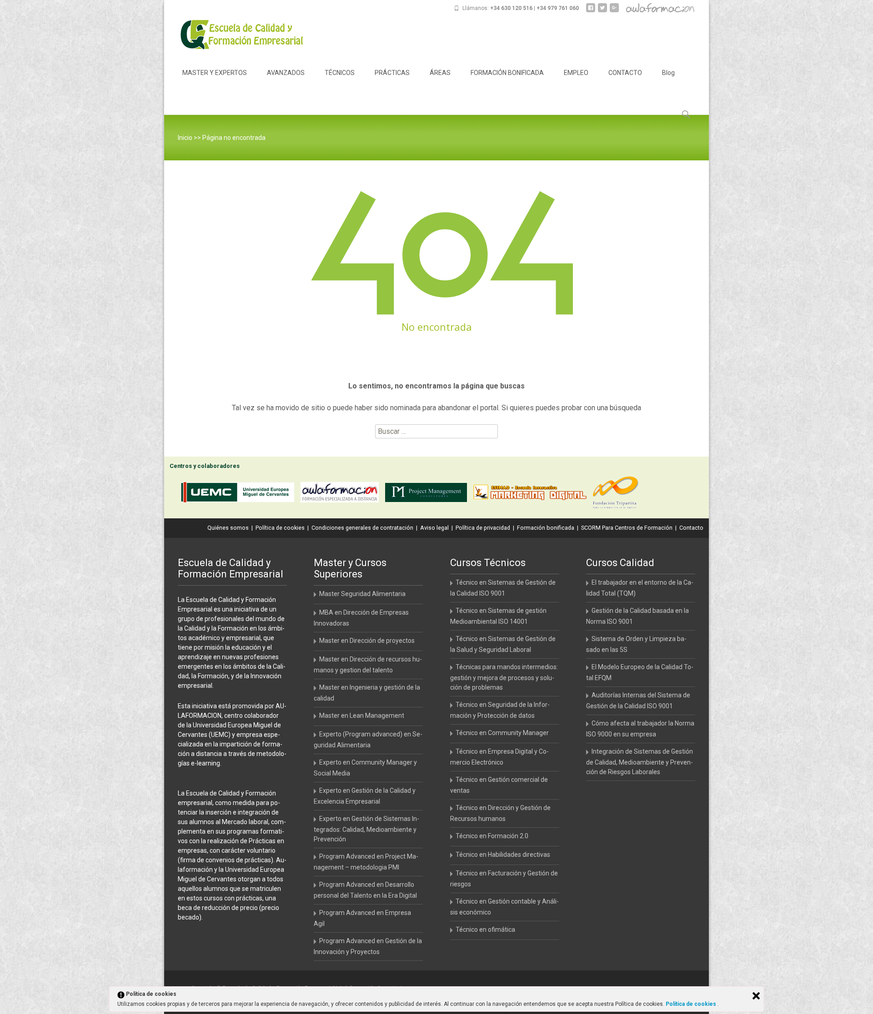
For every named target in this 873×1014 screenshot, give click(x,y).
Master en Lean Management (361, 715)
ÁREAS (440, 72)
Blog (668, 72)
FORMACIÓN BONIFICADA (507, 72)
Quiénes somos (228, 527)
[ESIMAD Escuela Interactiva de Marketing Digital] (532, 494)
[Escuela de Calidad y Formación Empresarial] (235, 34)
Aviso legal (434, 527)
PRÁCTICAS (392, 72)
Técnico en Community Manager (502, 732)
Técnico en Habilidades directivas (503, 854)
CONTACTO (625, 72)
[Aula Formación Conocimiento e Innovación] (342, 494)
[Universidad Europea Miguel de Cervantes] (240, 494)
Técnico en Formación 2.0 (492, 836)
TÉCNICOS (340, 72)
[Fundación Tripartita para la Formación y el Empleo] (617, 494)
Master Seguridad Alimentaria (362, 593)
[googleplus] (614, 11)
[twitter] (602, 11)
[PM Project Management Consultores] (428, 494)
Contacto (691, 527)
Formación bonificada (545, 527)
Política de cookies (280, 527)
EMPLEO (576, 72)
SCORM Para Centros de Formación (626, 527)
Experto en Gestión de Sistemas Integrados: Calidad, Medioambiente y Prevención (366, 829)
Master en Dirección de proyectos (367, 640)
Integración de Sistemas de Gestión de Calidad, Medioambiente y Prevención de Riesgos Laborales (639, 761)
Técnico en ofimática (485, 929)
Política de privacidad (483, 527)
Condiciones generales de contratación (362, 527)
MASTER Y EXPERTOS (214, 72)
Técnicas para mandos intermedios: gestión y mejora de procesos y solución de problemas (504, 677)
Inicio (185, 137)
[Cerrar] (756, 995)
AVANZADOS (286, 72)
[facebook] (590, 11)
